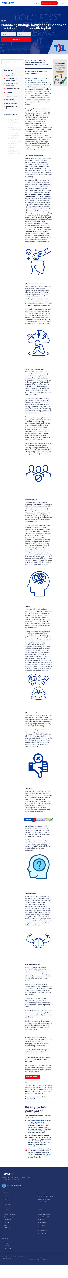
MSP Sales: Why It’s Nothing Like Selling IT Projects (15, 129)
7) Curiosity (10, 99)
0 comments (33, 73)
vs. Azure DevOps (43, 1233)
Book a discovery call (49, 3)
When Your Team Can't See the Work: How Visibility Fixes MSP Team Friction (14, 136)
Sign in (37, 3)
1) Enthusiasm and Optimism (12, 75)
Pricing (6, 1199)
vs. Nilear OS (41, 1225)
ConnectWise (34, 1059)
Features (6, 1196)
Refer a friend (8, 1248)
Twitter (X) (35, 1151)
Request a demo (32, 1077)
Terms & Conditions (43, 1257)
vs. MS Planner (42, 1222)
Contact (6, 1246)
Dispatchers (7, 1219)
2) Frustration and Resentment (12, 79)
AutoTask (28, 1061)
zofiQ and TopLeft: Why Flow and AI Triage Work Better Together (13, 121)
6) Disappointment (12, 96)
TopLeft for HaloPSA (44, 1202)
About (6, 1243)
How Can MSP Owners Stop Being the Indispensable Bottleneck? (15, 144)
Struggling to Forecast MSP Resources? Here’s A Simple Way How (15, 152)
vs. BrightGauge (43, 1231)
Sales (5, 1225)
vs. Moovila (41, 1219)
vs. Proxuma (41, 1228)
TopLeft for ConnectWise (45, 1196)
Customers (7, 1204)
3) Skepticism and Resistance (12, 84)
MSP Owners (8, 1228)
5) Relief (9, 92)
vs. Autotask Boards (44, 1214)
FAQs (51, 1257)
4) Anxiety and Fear (12, 89)
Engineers (7, 1222)
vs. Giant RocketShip (44, 1217)
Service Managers (9, 1217)
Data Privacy (33, 1257)
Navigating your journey (11, 107)
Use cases (7, 1202)
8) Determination (12, 103)
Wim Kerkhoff (32, 71)
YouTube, (47, 1149)
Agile (26, 73)
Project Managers (9, 1214)
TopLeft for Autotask (44, 1199)
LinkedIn (40, 1149)
